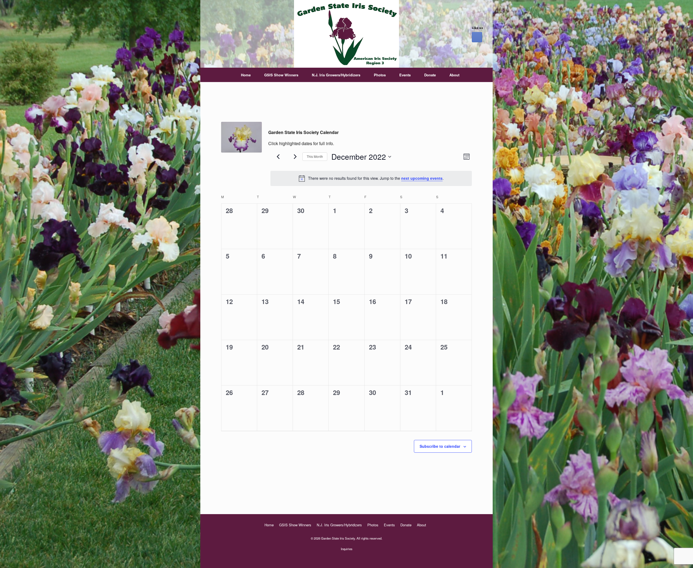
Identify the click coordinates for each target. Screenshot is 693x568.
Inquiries (346, 549)
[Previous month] (278, 157)
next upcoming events (422, 178)
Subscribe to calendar (440, 446)
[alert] (371, 178)
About (454, 74)
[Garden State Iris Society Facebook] (477, 37)
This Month (315, 156)
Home (246, 74)
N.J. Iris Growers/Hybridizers (336, 74)
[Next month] (295, 157)
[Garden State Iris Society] (346, 34)
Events (405, 74)
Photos (380, 74)
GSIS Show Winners (281, 74)
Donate (430, 74)
